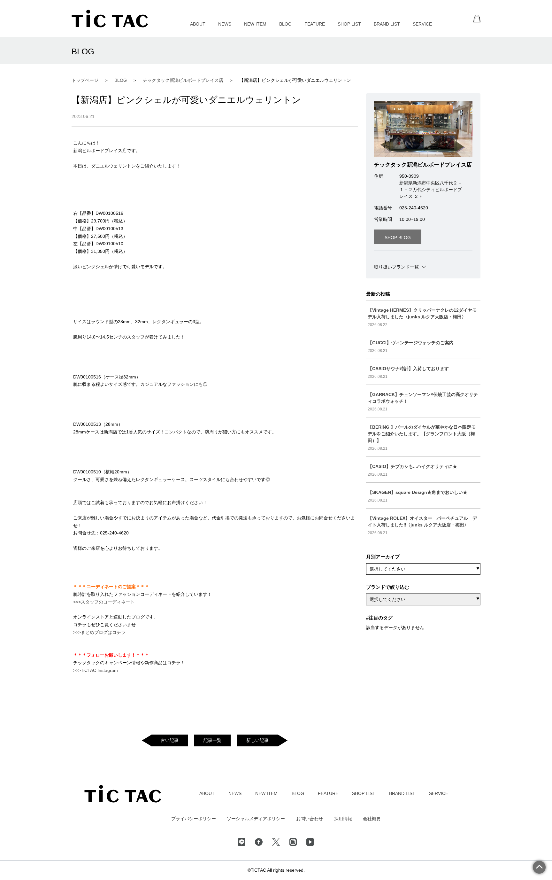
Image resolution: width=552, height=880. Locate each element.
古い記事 (170, 740)
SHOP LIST (349, 24)
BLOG (285, 24)
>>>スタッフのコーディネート (103, 601)
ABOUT (197, 24)
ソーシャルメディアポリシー (256, 818)
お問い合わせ (309, 818)
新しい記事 (257, 740)
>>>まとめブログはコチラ (99, 632)
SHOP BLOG (398, 237)
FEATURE (314, 24)
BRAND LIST (387, 24)
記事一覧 (212, 740)
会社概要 (372, 818)
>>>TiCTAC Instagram (95, 670)
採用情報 (343, 818)
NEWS (224, 24)
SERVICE (422, 24)
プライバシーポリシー (193, 818)
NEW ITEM (255, 24)
